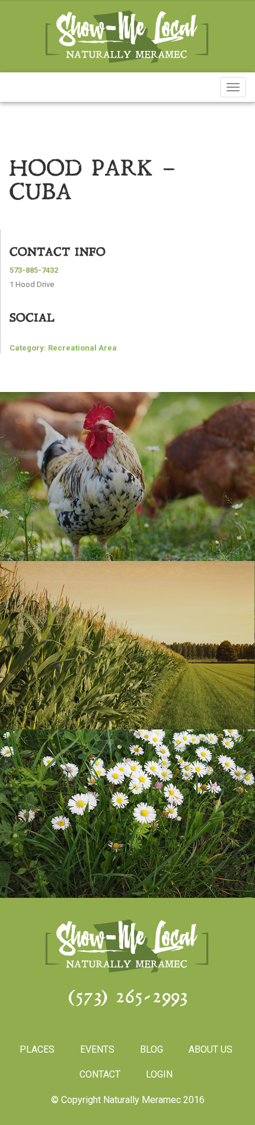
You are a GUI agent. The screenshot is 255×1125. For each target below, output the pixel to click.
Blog (151, 1049)
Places (37, 1049)
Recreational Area (82, 347)
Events (97, 1049)
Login (159, 1074)
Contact (99, 1074)
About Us (210, 1049)
